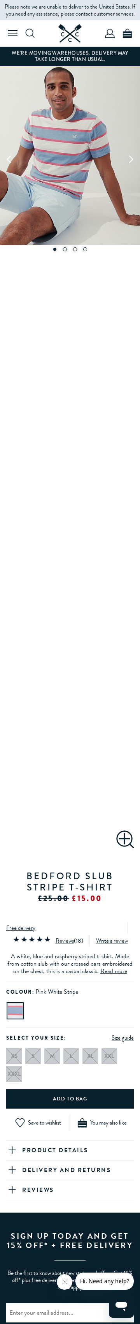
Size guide (123, 1037)
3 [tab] (75, 249)
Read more (113, 971)
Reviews (65, 940)
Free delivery (20, 928)
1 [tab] (55, 249)
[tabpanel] (70, 158)
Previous (9, 159)
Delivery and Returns (66, 1170)
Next (130, 159)
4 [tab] (85, 249)
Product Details (55, 1150)
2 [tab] (64, 249)
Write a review (112, 940)
